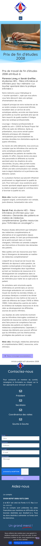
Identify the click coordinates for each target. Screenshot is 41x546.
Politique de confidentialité (23, 543)
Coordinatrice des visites (20, 414)
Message (5, 456)
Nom (4, 435)
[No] (37, 538)
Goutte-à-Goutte (20, 424)
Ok (10, 543)
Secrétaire (20, 405)
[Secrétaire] (20, 400)
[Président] (20, 391)
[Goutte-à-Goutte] (20, 419)
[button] (20, 18)
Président (20, 395)
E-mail (4, 449)
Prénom (5, 442)
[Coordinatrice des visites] (20, 409)
